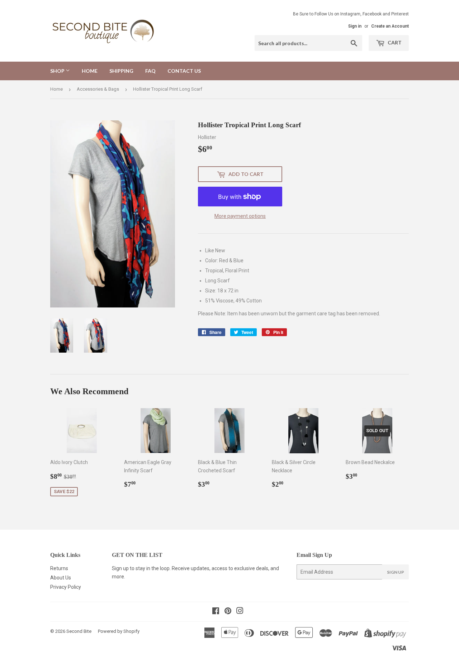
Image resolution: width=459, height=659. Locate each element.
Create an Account (390, 26)
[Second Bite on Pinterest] (228, 612)
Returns (59, 568)
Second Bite (78, 631)
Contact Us (184, 71)
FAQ (150, 71)
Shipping (121, 71)
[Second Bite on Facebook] (215, 612)
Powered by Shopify (118, 631)
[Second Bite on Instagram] (239, 612)
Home (90, 71)
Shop (58, 71)
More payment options (240, 216)
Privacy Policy (65, 587)
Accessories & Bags (98, 89)
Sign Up (395, 572)
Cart (394, 42)
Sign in (354, 26)
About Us (60, 578)
